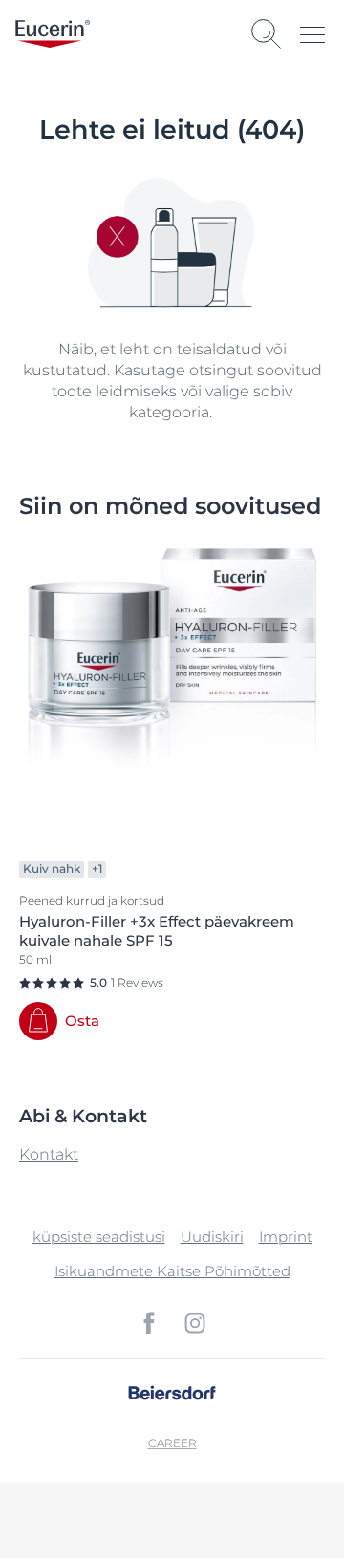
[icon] (149, 1323)
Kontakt (48, 1154)
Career (172, 1443)
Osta (82, 1021)
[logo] (52, 34)
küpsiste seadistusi (98, 1236)
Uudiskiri (212, 1236)
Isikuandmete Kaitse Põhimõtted (172, 1271)
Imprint (285, 1236)
